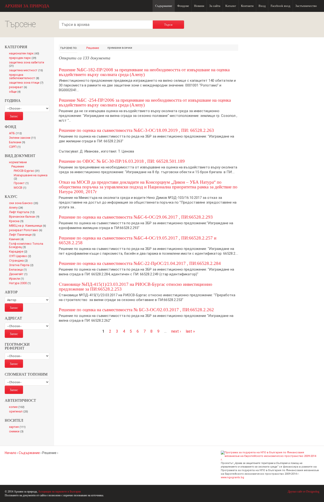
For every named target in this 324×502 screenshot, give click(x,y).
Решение (92, 48)
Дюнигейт (19, 274)
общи (16, 92)
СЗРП (16, 147)
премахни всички (119, 47)
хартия (18, 427)
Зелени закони (23, 138)
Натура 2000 (21, 283)
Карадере (19, 252)
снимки (17, 432)
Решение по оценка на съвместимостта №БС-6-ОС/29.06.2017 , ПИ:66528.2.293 (136, 217)
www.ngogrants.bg (232, 477)
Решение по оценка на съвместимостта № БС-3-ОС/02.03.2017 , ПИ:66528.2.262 (136, 309)
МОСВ (21, 188)
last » (190, 331)
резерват (19, 87)
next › (176, 331)
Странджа (19, 261)
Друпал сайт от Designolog (303, 491)
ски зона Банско (24, 203)
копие (17, 407)
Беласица (19, 270)
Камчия (17, 239)
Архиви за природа (27, 6)
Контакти (247, 6)
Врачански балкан (25, 217)
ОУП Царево (21, 256)
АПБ (16, 133)
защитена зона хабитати (26, 64)
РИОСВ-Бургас (28, 171)
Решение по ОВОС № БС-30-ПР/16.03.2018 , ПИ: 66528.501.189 (122, 161)
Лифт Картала (23, 212)
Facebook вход (280, 6)
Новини (199, 6)
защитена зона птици (27, 83)
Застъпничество (306, 6)
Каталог (230, 6)
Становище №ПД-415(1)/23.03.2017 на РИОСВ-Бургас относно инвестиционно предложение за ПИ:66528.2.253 (135, 287)
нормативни (18, 162)
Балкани (18, 142)
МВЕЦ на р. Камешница (29, 226)
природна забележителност (25, 77)
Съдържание (163, 6)
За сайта (214, 6)
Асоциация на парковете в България (59, 491)
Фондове (183, 6)
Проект (22, 183)
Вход (262, 6)
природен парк (23, 58)
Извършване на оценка (30, 177)
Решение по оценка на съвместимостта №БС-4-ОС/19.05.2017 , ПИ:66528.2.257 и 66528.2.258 (137, 240)
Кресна (17, 221)
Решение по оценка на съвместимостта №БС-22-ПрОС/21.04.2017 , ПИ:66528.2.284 (140, 263)
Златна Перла (22, 265)
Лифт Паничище (23, 235)
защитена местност (27, 70)
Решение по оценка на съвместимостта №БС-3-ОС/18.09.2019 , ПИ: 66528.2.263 (136, 130)
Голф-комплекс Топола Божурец (26, 245)
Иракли (17, 279)
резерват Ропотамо (26, 230)
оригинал (19, 412)
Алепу (17, 208)
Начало (10, 453)
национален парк (25, 54)
